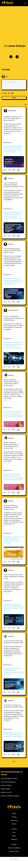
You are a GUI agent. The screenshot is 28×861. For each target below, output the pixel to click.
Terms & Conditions (14, 848)
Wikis (14, 836)
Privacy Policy (14, 851)
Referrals (14, 839)
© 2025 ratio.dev (14, 859)
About (14, 813)
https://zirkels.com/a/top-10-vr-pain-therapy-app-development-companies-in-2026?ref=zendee (13, 734)
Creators (14, 829)
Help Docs (14, 820)
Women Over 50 (6, 792)
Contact (14, 844)
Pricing (14, 817)
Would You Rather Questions (10, 796)
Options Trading (6, 785)
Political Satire (5, 789)
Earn (14, 832)
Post (14, 98)
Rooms (14, 824)
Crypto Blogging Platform (9, 778)
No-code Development (8, 782)
